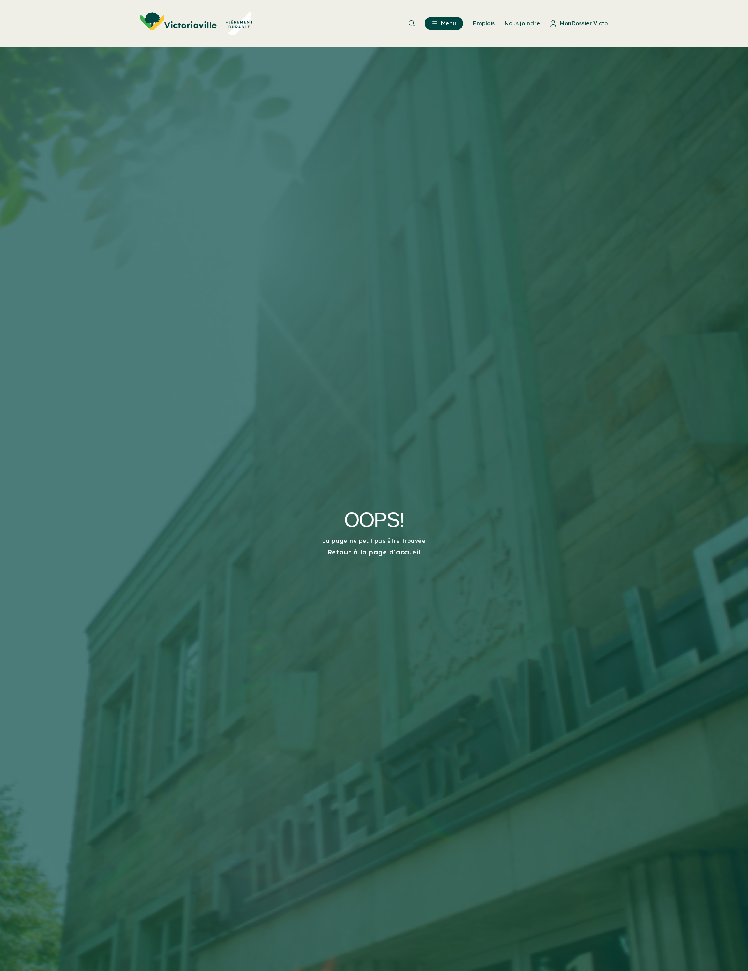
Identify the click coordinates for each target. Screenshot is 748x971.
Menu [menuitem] (448, 23)
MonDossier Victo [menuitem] (584, 23)
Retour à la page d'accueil (374, 552)
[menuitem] (196, 23)
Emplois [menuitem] (484, 23)
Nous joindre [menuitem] (522, 23)
